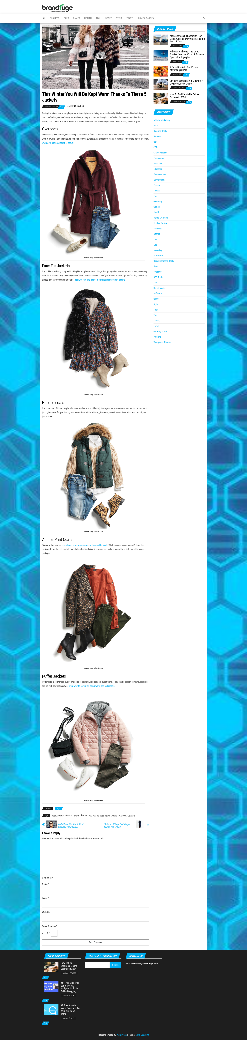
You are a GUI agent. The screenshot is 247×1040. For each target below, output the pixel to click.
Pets (156, 266)
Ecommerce (159, 158)
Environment (159, 179)
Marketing (158, 250)
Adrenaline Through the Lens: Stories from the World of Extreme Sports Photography (187, 54)
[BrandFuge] (44, 18)
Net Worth (158, 255)
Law (155, 239)
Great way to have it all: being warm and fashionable (92, 686)
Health (88, 18)
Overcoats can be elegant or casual (57, 143)
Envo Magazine (142, 1035)
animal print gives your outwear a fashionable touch (84, 545)
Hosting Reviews (161, 223)
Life (155, 244)
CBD (156, 147)
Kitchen (157, 234)
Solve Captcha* (49, 926)
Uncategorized (160, 331)
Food (156, 196)
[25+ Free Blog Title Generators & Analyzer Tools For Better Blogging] (51, 986)
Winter (84, 815)
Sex (155, 282)
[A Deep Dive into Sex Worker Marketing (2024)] (161, 71)
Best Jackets (57, 815)
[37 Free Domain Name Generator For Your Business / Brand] (51, 1009)
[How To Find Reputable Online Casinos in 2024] (161, 98)
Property (158, 272)
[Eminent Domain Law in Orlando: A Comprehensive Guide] (161, 84)
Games (76, 18)
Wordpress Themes (162, 342)
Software (158, 293)
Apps (156, 125)
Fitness (157, 190)
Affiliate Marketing (162, 120)
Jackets (68, 815)
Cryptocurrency (160, 152)
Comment (47, 877)
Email (45, 898)
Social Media (159, 288)
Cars (66, 18)
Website (46, 912)
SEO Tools (158, 277)
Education (158, 169)
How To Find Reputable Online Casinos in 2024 (184, 96)
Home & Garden (146, 18)
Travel (130, 18)
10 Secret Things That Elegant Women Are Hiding (117, 825)
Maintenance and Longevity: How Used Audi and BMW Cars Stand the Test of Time (187, 38)
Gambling (158, 201)
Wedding (157, 336)
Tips (155, 315)
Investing (158, 228)
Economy (158, 163)
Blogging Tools (160, 131)
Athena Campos (76, 106)
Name (45, 884)
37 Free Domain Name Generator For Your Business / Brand (70, 1009)
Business (54, 18)
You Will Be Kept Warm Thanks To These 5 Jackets (112, 815)
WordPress (122, 1035)
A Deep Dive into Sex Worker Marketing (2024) (184, 69)
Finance (157, 185)
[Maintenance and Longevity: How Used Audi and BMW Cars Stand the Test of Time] (161, 39)
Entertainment (160, 174)
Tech (98, 18)
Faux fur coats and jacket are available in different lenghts (99, 279)
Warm (76, 815)
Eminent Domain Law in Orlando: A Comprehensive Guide (186, 82)
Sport (108, 18)
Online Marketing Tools (164, 261)
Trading (157, 320)
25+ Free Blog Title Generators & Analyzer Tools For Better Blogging (70, 987)
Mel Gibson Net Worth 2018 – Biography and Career (71, 825)
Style (119, 18)
